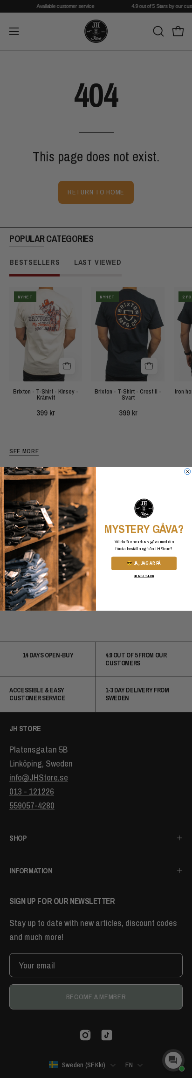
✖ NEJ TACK (144, 576)
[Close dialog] (188, 472)
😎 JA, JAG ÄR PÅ (144, 563)
